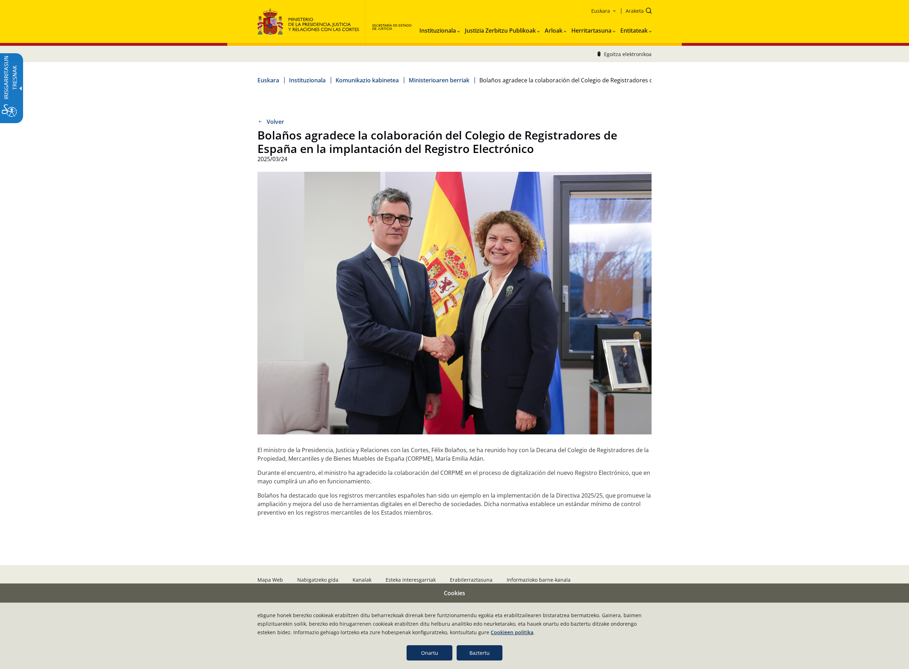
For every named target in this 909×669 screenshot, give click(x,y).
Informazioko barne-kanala (539, 579)
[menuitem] (439, 29)
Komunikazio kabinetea (367, 80)
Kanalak (362, 579)
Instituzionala (307, 80)
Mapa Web (270, 579)
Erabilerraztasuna (471, 579)
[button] (636, 11)
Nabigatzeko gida (317, 579)
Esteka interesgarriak (411, 579)
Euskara (268, 80)
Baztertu (479, 652)
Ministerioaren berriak (439, 80)
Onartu (429, 652)
